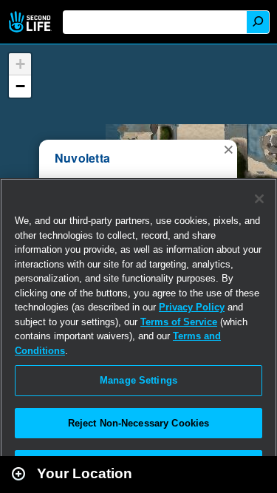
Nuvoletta (82, 157)
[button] (228, 148)
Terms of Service (178, 321)
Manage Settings (138, 380)
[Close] (259, 199)
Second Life (31, 21)
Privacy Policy (192, 307)
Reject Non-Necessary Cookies (139, 423)
